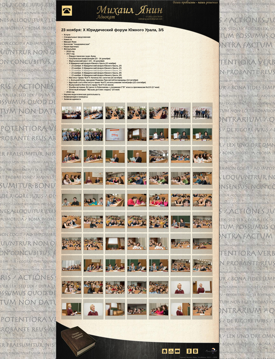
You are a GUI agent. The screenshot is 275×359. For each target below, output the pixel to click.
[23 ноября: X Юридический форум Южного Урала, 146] (180, 113)
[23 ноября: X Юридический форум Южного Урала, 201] (158, 287)
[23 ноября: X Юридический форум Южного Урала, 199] (115, 287)
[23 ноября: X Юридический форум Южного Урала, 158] (136, 156)
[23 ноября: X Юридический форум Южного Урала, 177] (93, 222)
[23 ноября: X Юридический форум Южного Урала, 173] (158, 200)
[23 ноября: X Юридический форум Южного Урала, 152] (158, 134)
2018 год (70, 51)
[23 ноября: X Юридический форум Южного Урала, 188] (180, 243)
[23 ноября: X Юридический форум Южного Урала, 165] (136, 178)
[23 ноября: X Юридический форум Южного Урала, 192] (115, 265)
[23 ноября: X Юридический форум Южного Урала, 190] (71, 265)
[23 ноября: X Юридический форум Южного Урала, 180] (158, 222)
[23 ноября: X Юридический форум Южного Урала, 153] (180, 134)
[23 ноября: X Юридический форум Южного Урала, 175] (202, 200)
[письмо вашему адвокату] (177, 351)
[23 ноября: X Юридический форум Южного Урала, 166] (158, 178)
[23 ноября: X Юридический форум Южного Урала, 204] (71, 309)
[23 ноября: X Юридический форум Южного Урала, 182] (202, 222)
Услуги (67, 35)
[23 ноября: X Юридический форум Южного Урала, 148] (71, 134)
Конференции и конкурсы (76, 97)
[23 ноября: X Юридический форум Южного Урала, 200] (136, 287)
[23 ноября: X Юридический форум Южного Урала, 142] (93, 113)
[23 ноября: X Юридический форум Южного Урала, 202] (180, 287)
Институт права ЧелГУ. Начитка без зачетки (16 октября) (95, 78)
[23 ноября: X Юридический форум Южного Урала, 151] (136, 134)
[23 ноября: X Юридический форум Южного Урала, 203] (202, 287)
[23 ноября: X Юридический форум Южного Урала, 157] (115, 156)
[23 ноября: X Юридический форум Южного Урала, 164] (115, 178)
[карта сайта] (171, 351)
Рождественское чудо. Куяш (82, 56)
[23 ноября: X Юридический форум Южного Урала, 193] (136, 265)
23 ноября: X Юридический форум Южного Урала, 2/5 (96, 68)
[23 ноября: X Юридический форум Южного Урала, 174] (180, 200)
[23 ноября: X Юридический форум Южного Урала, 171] (115, 200)
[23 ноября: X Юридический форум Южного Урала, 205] (93, 309)
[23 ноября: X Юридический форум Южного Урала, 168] (202, 178)
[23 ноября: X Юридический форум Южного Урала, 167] (180, 178)
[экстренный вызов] (67, 10)
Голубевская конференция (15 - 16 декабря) (89, 58)
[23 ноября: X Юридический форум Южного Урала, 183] (71, 243)
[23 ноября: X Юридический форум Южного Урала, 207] (136, 309)
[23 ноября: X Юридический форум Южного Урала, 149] (93, 134)
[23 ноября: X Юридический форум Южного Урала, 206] (115, 309)
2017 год (70, 54)
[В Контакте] (195, 351)
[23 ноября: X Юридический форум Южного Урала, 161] (202, 156)
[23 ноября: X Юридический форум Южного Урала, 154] (202, 134)
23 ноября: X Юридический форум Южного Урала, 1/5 (96, 66)
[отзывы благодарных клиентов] (78, 338)
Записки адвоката (72, 99)
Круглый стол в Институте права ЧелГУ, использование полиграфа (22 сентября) (107, 82)
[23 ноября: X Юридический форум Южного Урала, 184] (93, 243)
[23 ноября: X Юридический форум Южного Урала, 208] (158, 309)
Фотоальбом (70, 49)
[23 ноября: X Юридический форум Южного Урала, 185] (115, 243)
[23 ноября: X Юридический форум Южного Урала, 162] (71, 178)
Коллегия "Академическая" (77, 44)
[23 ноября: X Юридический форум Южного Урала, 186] (136, 244)
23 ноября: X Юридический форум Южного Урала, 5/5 (96, 75)
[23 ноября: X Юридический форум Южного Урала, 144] (136, 113)
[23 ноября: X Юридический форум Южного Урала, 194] (158, 265)
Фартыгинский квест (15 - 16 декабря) (86, 61)
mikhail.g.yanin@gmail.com (150, 19)
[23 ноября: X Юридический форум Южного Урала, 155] (71, 156)
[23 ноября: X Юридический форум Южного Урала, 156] (93, 156)
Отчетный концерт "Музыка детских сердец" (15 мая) (94, 90)
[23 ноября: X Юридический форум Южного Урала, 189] (202, 243)
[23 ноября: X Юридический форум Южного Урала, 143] (115, 113)
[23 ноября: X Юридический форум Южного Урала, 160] (180, 156)
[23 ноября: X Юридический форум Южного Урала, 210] (202, 309)
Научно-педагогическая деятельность (82, 94)
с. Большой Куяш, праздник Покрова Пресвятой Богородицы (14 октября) (103, 80)
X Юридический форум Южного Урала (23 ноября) (92, 63)
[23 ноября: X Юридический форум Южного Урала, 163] (93, 178)
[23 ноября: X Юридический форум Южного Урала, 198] (93, 287)
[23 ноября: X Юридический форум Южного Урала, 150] (115, 134)
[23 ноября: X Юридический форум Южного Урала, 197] (71, 287)
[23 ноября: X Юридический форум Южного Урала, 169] (71, 200)
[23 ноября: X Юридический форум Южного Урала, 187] (158, 244)
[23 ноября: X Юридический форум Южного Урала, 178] (115, 222)
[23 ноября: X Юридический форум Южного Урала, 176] (71, 222)
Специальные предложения (77, 37)
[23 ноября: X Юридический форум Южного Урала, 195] (180, 265)
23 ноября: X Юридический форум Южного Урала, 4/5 (96, 73)
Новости (68, 39)
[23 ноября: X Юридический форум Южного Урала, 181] (180, 222)
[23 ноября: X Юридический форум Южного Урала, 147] (202, 113)
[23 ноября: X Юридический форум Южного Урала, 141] (71, 113)
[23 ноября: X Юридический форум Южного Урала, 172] (136, 200)
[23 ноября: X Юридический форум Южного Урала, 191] (93, 265)
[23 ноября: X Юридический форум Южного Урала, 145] (158, 113)
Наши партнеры (71, 47)
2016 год (70, 92)
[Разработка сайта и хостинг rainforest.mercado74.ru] (212, 351)
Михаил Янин (70, 42)
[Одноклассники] (189, 351)
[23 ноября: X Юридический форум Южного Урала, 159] (158, 156)
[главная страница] (164, 351)
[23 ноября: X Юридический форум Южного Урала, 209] (180, 309)
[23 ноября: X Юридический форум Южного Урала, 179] (136, 222)
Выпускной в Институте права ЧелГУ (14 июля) (91, 85)
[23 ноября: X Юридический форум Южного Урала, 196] (202, 265)
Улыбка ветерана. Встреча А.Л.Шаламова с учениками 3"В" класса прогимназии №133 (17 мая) (114, 87)
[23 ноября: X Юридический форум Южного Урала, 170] (93, 200)
